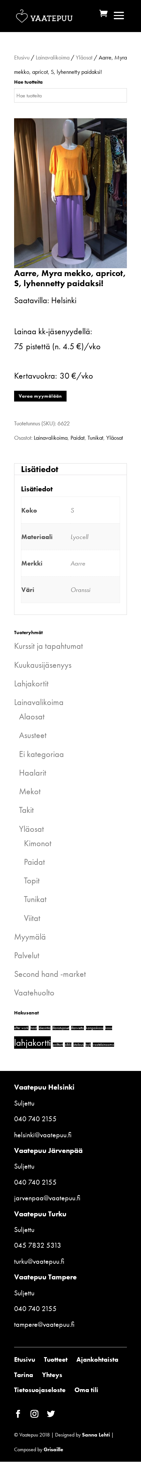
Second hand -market (50, 973)
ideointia (44, 1028)
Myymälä (30, 936)
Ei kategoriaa (41, 754)
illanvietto (77, 1028)
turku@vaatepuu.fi (39, 1261)
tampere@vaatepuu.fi (44, 1324)
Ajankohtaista (97, 1359)
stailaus (78, 1045)
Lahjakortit (31, 683)
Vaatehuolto (34, 992)
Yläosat (84, 57)
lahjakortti (32, 1042)
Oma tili (86, 1390)
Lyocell (79, 537)
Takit (26, 809)
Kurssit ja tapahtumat (48, 645)
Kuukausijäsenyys (42, 664)
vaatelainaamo (103, 1045)
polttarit (58, 1045)
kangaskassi (94, 1028)
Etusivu (22, 57)
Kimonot (37, 843)
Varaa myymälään (40, 396)
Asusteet (33, 735)
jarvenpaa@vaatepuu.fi (47, 1198)
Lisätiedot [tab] (39, 469)
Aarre (77, 563)
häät (33, 1028)
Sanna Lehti (96, 1434)
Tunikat (95, 437)
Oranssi (80, 589)
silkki (68, 1045)
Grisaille (53, 1449)
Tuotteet (56, 1359)
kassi (108, 1028)
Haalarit (32, 772)
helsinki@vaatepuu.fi (42, 1135)
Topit (32, 880)
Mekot (30, 791)
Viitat (32, 918)
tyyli (88, 1045)
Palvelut (26, 955)
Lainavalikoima (53, 57)
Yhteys (52, 1375)
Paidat (77, 437)
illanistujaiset (60, 1028)
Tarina (23, 1375)
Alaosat (32, 716)
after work (21, 1028)
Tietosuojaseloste (40, 1390)
